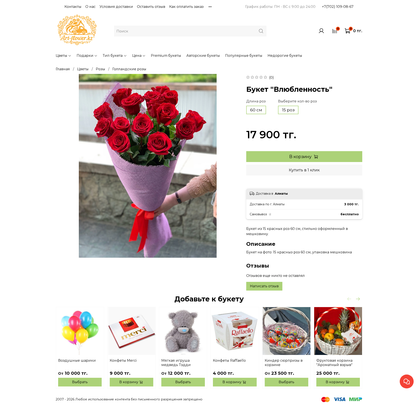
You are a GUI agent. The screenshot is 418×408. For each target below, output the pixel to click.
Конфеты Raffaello (229, 360)
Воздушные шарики (77, 360)
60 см (256, 109)
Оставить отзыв (151, 7)
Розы (100, 69)
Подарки (85, 56)
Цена (137, 56)
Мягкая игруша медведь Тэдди (176, 362)
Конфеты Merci (123, 360)
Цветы (61, 56)
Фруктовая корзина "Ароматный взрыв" (334, 362)
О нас (90, 7)
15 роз (288, 109)
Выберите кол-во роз (297, 101)
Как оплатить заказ (186, 7)
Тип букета (113, 56)
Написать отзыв (264, 286)
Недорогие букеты (285, 56)
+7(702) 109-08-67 (338, 7)
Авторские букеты (203, 56)
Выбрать (80, 382)
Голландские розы (129, 69)
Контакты (72, 7)
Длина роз (256, 101)
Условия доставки (116, 7)
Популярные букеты (243, 56)
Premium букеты (166, 56)
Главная (63, 69)
